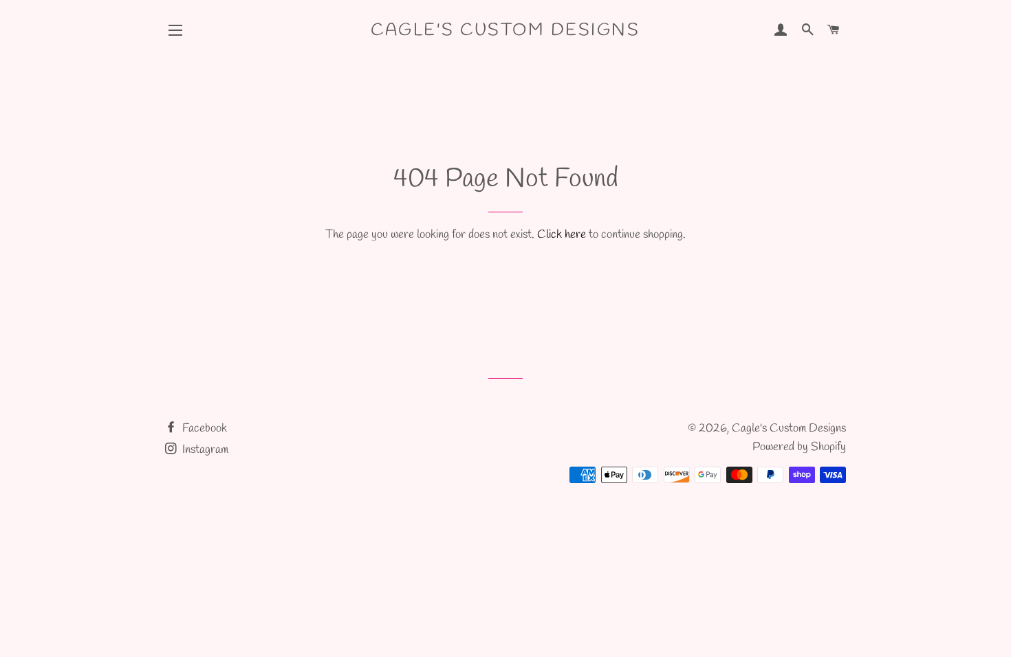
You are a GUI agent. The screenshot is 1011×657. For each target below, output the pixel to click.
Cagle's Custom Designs (505, 30)
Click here (561, 235)
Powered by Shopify (799, 447)
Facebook (203, 428)
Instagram (204, 450)
